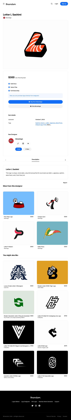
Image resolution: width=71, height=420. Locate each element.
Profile (18, 149)
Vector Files (14, 87)
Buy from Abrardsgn (36, 102)
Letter (47, 123)
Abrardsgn (8, 17)
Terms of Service (51, 416)
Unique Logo (39, 124)
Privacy (59, 416)
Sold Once (13, 83)
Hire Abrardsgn (36, 106)
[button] (65, 160)
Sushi (42, 123)
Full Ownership (15, 90)
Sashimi (38, 123)
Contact (65, 416)
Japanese (52, 123)
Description (35, 159)
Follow (27, 149)
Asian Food (59, 123)
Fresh (45, 124)
